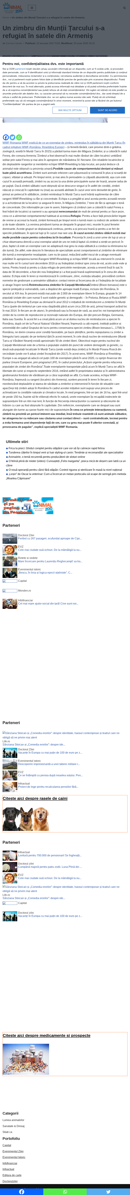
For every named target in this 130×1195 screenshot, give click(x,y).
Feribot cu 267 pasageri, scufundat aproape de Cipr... (50, 538)
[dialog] (65, 87)
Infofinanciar (10, 1163)
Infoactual (8, 1169)
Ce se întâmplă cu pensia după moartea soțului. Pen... (50, 775)
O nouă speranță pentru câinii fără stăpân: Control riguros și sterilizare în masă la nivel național (65, 469)
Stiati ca (7, 1132)
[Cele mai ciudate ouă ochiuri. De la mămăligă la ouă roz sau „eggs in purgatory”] (10, 551)
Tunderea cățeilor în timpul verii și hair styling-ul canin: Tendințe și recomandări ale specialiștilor (66, 452)
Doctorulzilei (10, 1181)
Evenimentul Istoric (14, 1157)
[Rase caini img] (26, 830)
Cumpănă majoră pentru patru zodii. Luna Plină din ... (50, 866)
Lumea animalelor (13, 1120)
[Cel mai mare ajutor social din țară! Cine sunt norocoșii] (10, 604)
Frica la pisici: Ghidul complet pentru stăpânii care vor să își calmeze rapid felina (57, 448)
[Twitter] (12, 137)
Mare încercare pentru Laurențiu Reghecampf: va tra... (50, 561)
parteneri (20, 69)
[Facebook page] (28, 513)
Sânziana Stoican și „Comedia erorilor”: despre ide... (34, 744)
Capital (7, 1145)
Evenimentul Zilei (13, 1151)
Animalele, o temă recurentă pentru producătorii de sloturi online (46, 456)
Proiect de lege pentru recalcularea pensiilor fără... (48, 786)
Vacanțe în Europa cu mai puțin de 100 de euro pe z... (50, 752)
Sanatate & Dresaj (14, 1126)
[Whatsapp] (19, 137)
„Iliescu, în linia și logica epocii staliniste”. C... (45, 572)
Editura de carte (12, 1175)
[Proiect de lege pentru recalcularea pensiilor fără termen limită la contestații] (10, 787)
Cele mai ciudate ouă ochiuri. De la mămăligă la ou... (49, 549)
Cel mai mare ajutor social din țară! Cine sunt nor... (48, 603)
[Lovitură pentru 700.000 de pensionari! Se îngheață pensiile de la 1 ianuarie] (10, 856)
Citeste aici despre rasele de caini (35, 798)
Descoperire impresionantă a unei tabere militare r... (49, 764)
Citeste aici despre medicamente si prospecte (46, 1035)
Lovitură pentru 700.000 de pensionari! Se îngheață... (50, 855)
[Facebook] (6, 137)
